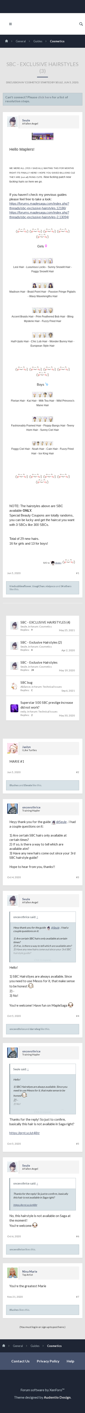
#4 (77, 1016)
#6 (77, 1236)
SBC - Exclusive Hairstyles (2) (41, 642)
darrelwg (35, 1029)
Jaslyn (26, 747)
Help (70, 1361)
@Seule (61, 822)
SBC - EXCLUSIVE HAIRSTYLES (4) (45, 622)
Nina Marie (29, 1271)
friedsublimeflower (20, 586)
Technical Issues (52, 686)
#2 (77, 772)
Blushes (14, 785)
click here (44, 97)
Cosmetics (32, 82)
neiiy (23, 711)
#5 (77, 1143)
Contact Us (20, 1361)
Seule (59, 82)
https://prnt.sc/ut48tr (24, 1133)
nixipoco (51, 586)
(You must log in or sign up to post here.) (42, 1327)
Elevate (28, 785)
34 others (66, 586)
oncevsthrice (31, 807)
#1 (77, 573)
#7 (77, 1296)
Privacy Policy (48, 1361)
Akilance (25, 686)
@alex (58, 563)
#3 (77, 877)
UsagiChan (38, 586)
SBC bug (26, 682)
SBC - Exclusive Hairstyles (39, 662)
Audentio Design (57, 1397)
